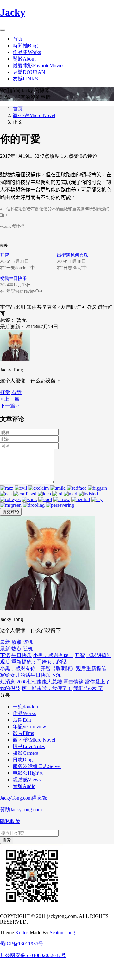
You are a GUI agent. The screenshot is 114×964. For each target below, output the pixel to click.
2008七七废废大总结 (39, 681)
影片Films (23, 733)
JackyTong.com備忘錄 (23, 798)
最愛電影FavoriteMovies (38, 65)
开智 (4, 255)
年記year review (29, 726)
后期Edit (22, 720)
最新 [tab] (5, 642)
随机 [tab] (28, 642)
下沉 (5, 655)
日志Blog (23, 759)
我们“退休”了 (88, 688)
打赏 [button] (5, 392)
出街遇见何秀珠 (72, 255)
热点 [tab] (16, 642)
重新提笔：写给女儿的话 (39, 662)
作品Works (24, 713)
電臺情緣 (73, 681)
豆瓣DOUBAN (29, 72)
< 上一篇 (9, 399)
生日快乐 (21, 655)
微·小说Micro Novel (34, 115)
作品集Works (27, 52)
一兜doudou (25, 706)
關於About (24, 59)
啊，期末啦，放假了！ (47, 688)
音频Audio (24, 786)
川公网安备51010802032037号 (33, 955)
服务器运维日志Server (37, 766)
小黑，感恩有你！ (53, 655)
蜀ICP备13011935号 (21, 943)
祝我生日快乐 (13, 278)
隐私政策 (10, 821)
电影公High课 (28, 773)
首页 (18, 39)
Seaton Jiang (62, 932)
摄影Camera (25, 753)
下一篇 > (9, 405)
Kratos (21, 932)
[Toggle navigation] (2, 30)
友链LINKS (25, 78)
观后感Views (27, 779)
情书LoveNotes (29, 746)
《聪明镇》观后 (68, 668)
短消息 (7, 681)
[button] (16, 392)
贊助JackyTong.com (21, 809)
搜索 (7, 840)
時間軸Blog (25, 45)
